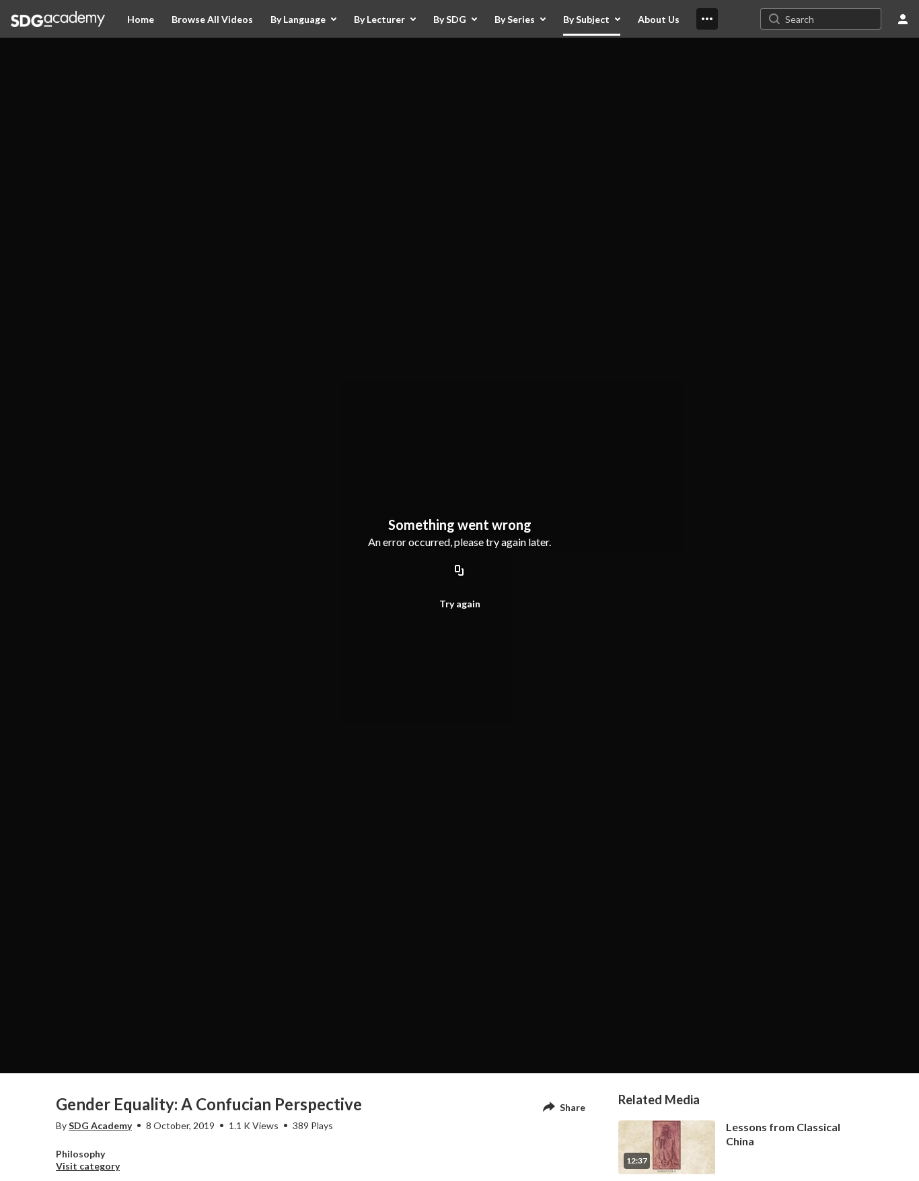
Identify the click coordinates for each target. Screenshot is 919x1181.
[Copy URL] (459, 571)
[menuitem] (140, 19)
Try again (459, 603)
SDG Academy (100, 1125)
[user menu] (903, 19)
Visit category (88, 1166)
